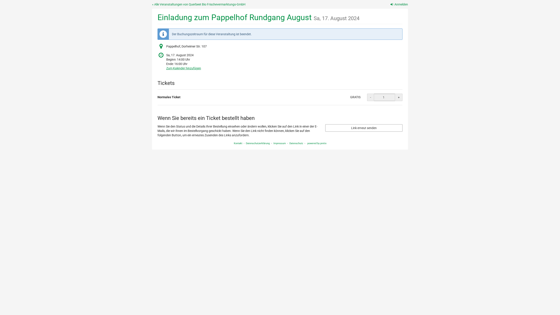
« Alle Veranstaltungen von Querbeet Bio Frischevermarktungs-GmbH (198, 4)
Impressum (279, 143)
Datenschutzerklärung (258, 143)
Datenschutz (296, 143)
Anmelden (401, 4)
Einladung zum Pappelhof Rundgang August (258, 17)
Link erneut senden (364, 128)
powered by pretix (316, 143)
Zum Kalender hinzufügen (183, 68)
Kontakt (238, 143)
